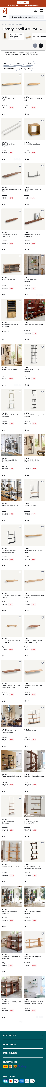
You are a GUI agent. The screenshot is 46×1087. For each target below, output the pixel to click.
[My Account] (35, 10)
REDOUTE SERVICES (9, 1044)
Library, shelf (20, 24)
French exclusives (10, 1053)
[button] (41, 10)
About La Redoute (9, 1035)
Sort (5, 63)
